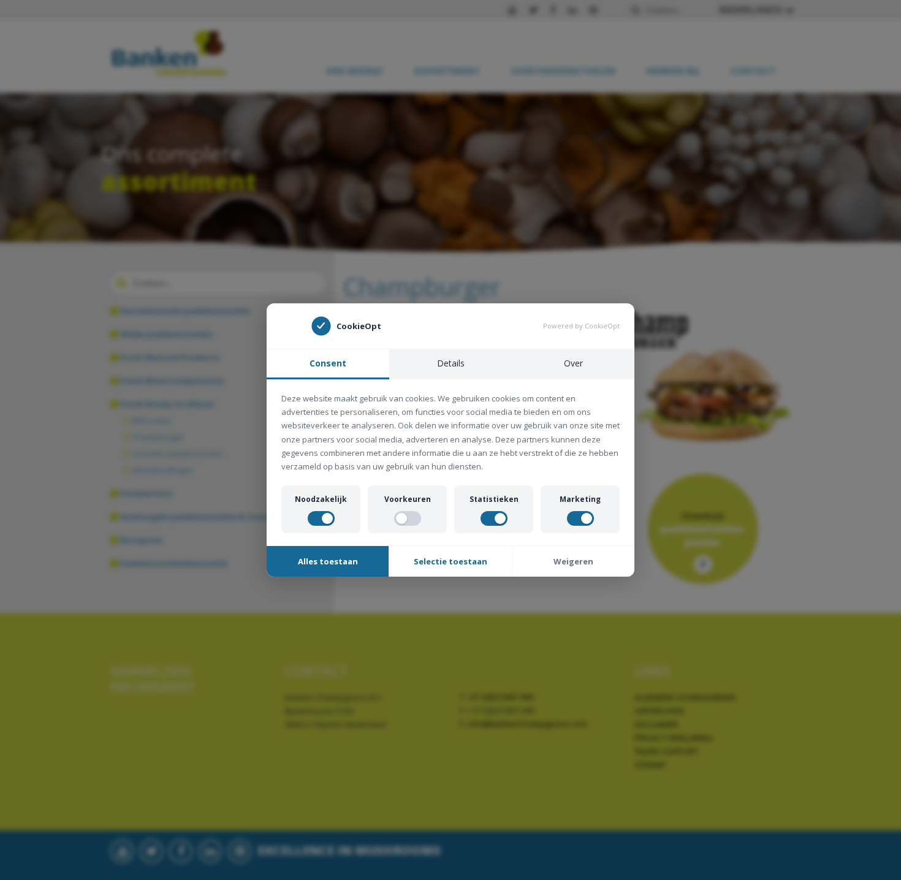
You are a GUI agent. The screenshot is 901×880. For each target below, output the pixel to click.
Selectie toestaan (450, 561)
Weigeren (573, 561)
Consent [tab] (328, 363)
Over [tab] (573, 363)
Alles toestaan (328, 561)
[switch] (321, 518)
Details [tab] (451, 363)
